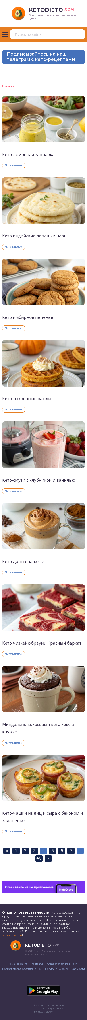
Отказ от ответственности (63, 963)
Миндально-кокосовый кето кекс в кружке (38, 728)
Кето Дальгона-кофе (23, 561)
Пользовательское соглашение (21, 968)
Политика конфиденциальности (65, 968)
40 (39, 858)
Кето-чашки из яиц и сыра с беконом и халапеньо (42, 816)
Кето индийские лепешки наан (34, 236)
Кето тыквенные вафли (26, 398)
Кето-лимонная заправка (28, 154)
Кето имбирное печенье (27, 317)
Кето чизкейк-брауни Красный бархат (41, 643)
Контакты (37, 963)
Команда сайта (18, 963)
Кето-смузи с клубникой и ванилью (38, 480)
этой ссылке (12, 935)
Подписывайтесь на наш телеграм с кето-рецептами (41, 56)
